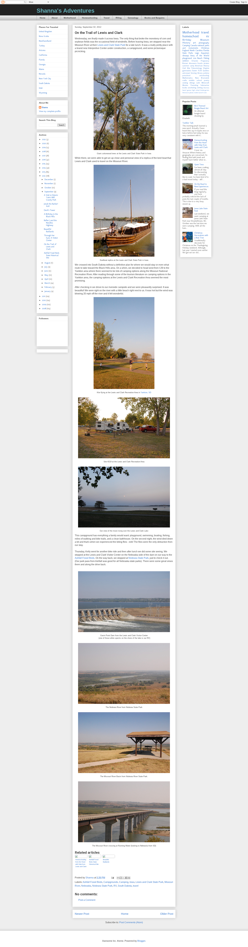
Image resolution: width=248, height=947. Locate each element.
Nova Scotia (44, 36)
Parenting (194, 85)
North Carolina (196, 50)
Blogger (141, 941)
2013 (44, 172)
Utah (41, 88)
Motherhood (70, 18)
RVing (119, 18)
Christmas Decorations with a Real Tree (201, 235)
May (46, 275)
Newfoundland (45, 41)
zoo (194, 58)
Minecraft (205, 83)
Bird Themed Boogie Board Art (201, 107)
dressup (185, 55)
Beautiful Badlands (106, 861)
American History (202, 66)
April (46, 279)
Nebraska (86, 886)
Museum (204, 39)
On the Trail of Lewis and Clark (50, 246)
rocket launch (198, 93)
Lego (197, 53)
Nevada (42, 74)
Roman (185, 63)
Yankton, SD (146, 392)
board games (186, 90)
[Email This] (118, 877)
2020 (44, 143)
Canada (193, 45)
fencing (194, 73)
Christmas (205, 48)
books (184, 88)
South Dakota (125, 886)
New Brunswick (202, 78)
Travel (107, 18)
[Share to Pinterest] (129, 877)
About (55, 18)
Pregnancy (205, 61)
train (205, 93)
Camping (123, 882)
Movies (185, 85)
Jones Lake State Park (201, 209)
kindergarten (204, 90)
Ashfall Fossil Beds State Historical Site (94, 862)
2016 (44, 159)
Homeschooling (89, 18)
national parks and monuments (195, 46)
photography (204, 43)
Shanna (45, 107)
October (48, 187)
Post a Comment (86, 900)
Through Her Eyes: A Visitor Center (51, 238)
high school (196, 90)
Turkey (42, 45)
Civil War (186, 68)
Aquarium (205, 53)
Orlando (194, 61)
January (47, 291)
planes (191, 93)
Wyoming (43, 93)
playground (187, 58)
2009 (44, 304)
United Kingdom (45, 31)
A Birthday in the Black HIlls (51, 215)
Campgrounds (110, 882)
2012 (44, 176)
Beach (199, 58)
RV (115, 886)
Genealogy (133, 18)
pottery (206, 73)
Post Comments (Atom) (131, 922)
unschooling (204, 75)
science (185, 61)
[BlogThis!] (120, 877)
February (48, 287)
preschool (186, 75)
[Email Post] (112, 877)
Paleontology (196, 68)
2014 (44, 168)
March (47, 283)
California (43, 55)
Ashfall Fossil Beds (84, 558)
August (47, 263)
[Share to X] (123, 877)
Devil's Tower (49, 210)
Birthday (186, 39)
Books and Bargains (154, 18)
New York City (45, 78)
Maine (41, 69)
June (46, 271)
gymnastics (186, 70)
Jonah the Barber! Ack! (51, 205)
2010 (44, 300)
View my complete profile (50, 111)
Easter (194, 70)
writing (200, 88)
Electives (206, 88)
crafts (184, 80)
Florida (42, 60)
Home (42, 18)
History (186, 42)
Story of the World (199, 55)
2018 (44, 151)
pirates (206, 63)
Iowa (132, 882)
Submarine (204, 85)
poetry (206, 80)
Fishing (206, 58)
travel (135, 886)
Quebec (206, 70)
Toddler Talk (187, 123)
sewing (185, 83)
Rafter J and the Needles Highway (50, 222)
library (200, 73)
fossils (200, 63)
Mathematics (187, 78)
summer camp (188, 66)
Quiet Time (199, 164)
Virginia (206, 68)
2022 (44, 139)
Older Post (166, 913)
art (194, 42)
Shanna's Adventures (65, 10)
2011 (44, 296)
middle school (195, 80)
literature (185, 93)
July (46, 267)
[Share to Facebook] (126, 877)
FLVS (200, 70)
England (185, 50)
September (49, 191)
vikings (192, 83)
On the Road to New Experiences (201, 185)
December (49, 179)
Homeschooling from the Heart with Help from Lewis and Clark (81, 863)
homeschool (190, 36)
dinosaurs (193, 63)
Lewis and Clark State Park (111, 45)
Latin (198, 83)
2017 (44, 155)
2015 (44, 163)
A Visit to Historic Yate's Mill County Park (51, 197)
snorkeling (192, 88)
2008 (44, 308)
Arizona (42, 50)
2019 (44, 147)
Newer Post (82, 913)
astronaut (186, 73)
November (49, 183)
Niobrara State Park (138, 558)
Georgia (42, 64)
